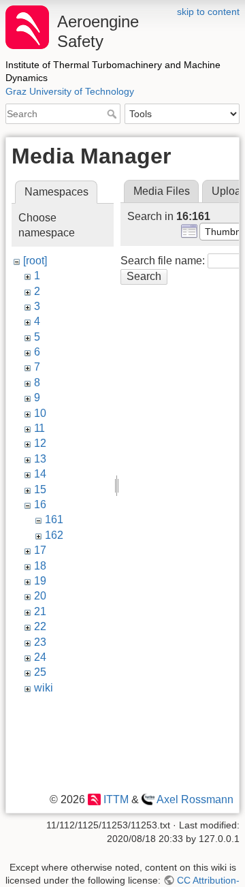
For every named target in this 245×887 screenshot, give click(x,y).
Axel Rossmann (195, 799)
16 (40, 504)
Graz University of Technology (69, 91)
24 (40, 657)
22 (40, 626)
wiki (43, 688)
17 (40, 550)
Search (113, 114)
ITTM (115, 799)
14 (40, 474)
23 (40, 642)
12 (40, 443)
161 (54, 519)
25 (40, 672)
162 (54, 535)
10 (40, 413)
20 (40, 596)
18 (40, 566)
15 (40, 489)
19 (40, 581)
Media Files (161, 191)
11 (39, 428)
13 (40, 459)
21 (40, 611)
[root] (35, 260)
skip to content (208, 11)
